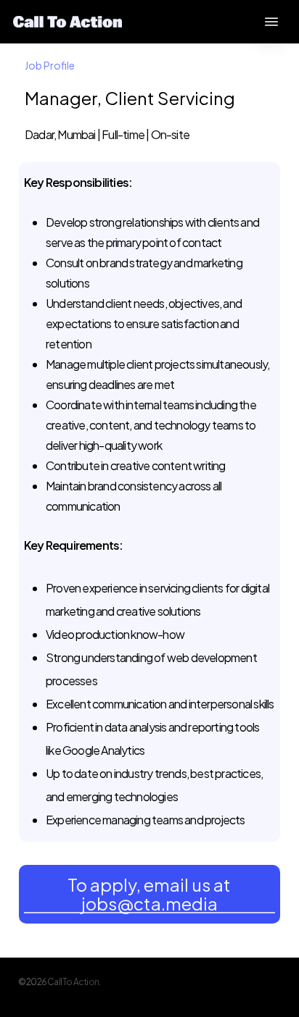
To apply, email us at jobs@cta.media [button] (149, 894)
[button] (271, 22)
